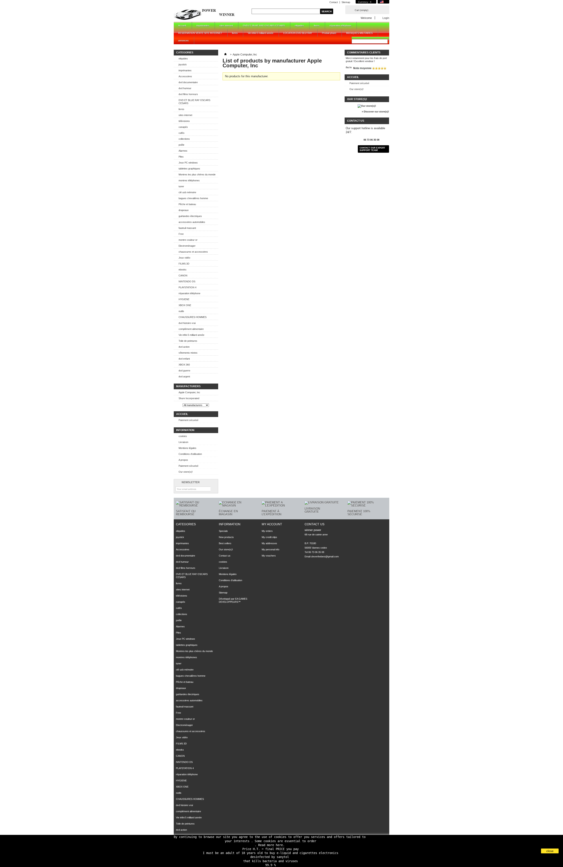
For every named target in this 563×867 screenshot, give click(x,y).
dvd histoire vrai (187, 323)
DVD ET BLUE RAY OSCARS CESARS (264, 25)
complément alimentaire (191, 329)
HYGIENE (184, 299)
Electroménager (187, 245)
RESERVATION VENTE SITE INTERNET (200, 33)
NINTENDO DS (187, 281)
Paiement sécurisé (188, 420)
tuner (181, 186)
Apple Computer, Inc (189, 392)
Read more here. (271, 845)
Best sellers (225, 543)
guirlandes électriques (190, 216)
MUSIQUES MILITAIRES (359, 33)
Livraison (183, 442)
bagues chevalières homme (193, 198)
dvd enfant (184, 358)
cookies (183, 436)
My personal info (270, 549)
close (550, 851)
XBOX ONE (185, 305)
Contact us (224, 555)
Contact (333, 2)
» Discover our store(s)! (375, 111)
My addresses (269, 543)
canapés (183, 127)
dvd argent (184, 376)
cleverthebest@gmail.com (325, 556)
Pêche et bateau (187, 204)
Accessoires (185, 76)
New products (226, 537)
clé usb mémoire (187, 192)
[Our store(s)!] (367, 106)
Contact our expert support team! (372, 149)
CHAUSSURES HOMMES (193, 317)
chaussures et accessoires (193, 251)
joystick (183, 64)
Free (181, 234)
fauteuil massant (187, 228)
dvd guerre (184, 370)
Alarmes (183, 150)
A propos (183, 460)
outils (181, 311)
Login (385, 18)
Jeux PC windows (188, 162)
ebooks (182, 269)
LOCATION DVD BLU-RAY (297, 33)
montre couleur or (188, 240)
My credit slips (269, 537)
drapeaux (184, 210)
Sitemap (346, 2)
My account (272, 524)
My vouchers (269, 555)
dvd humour (185, 88)
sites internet (226, 25)
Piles (181, 156)
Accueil (180, 26)
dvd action (184, 346)
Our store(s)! (186, 471)
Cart (361, 10)
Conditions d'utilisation (190, 454)
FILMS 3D (184, 263)
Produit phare (329, 33)
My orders (267, 531)
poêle (181, 144)
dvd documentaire (188, 82)
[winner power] (205, 14)
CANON (183, 275)
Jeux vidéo (184, 257)
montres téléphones (189, 180)
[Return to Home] (225, 54)
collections (184, 139)
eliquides (299, 25)
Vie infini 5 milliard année (260, 33)
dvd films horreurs (188, 94)
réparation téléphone (340, 25)
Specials (223, 531)
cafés (182, 133)
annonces (183, 40)
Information (185, 430)
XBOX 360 (184, 364)
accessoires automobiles (192, 222)
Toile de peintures (188, 341)
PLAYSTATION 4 (187, 287)
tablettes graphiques (189, 168)
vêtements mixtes (188, 352)
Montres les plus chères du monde (197, 174)
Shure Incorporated (189, 398)
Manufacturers (188, 386)
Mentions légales (187, 448)
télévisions (184, 121)
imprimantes (202, 25)
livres (317, 25)
